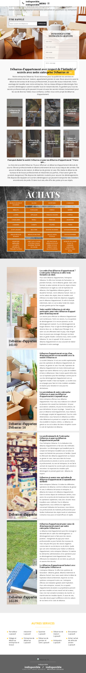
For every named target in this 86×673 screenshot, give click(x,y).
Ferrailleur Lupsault (13, 633)
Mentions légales (55, 669)
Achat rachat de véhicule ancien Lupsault (73, 641)
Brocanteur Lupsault (72, 633)
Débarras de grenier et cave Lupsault (43, 640)
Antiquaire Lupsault (57, 641)
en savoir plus (14, 126)
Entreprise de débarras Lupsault (29, 640)
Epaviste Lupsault (41, 633)
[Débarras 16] (43, 660)
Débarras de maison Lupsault (58, 634)
